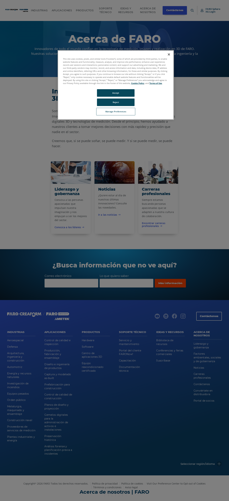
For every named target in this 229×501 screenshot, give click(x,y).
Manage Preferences (115, 111)
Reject (116, 102)
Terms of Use (155, 83)
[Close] (169, 54)
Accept (115, 93)
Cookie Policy (137, 83)
